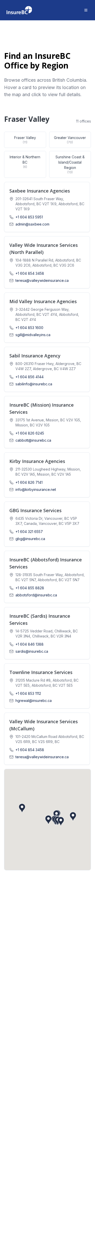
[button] (47, 207)
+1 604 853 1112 (28, 693)
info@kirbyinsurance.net (35, 489)
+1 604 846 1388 (29, 644)
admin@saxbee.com (32, 224)
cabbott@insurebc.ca (33, 440)
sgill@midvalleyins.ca (32, 335)
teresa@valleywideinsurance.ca (42, 280)
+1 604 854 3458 (29, 273)
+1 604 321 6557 (29, 531)
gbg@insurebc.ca (30, 539)
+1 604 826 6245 (29, 433)
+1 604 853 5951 (29, 217)
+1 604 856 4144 (29, 377)
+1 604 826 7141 (29, 482)
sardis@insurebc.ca (31, 651)
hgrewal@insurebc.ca (33, 700)
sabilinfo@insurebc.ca (33, 384)
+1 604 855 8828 (29, 588)
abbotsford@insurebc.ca (36, 595)
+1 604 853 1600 (29, 327)
